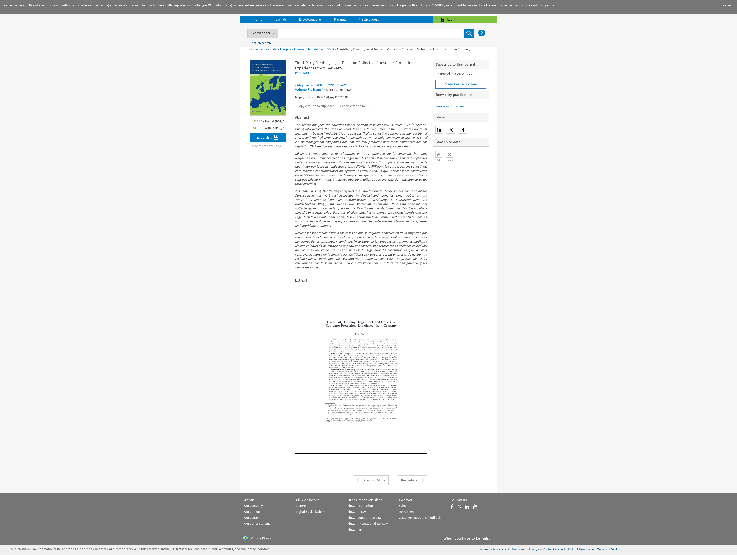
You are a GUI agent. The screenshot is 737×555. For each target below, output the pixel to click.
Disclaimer (518, 549)
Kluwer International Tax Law (367, 523)
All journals (269, 49)
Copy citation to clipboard (315, 106)
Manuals (340, 19)
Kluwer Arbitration (360, 506)
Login (451, 19)
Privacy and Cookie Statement (546, 549)
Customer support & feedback (420, 517)
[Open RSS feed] (438, 154)
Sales (402, 506)
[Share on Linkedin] (439, 130)
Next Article (409, 480)
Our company (253, 506)
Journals (280, 19)
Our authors (252, 512)
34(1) (330, 49)
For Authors (406, 512)
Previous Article (375, 480)
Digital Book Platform (311, 512)
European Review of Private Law (302, 49)
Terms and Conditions (610, 549)
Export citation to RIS (355, 106)
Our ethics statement (258, 523)
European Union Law (449, 106)
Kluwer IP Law (356, 512)
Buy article (265, 138)
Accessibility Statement (494, 549)
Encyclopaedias (310, 19)
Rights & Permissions (581, 549)
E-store (301, 506)
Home (257, 19)
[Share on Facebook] (463, 130)
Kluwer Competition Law (364, 517)
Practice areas (369, 19)
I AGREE (727, 5)
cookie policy (401, 5)
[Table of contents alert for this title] (449, 154)
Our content (252, 517)
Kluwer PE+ (355, 529)
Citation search (260, 43)
